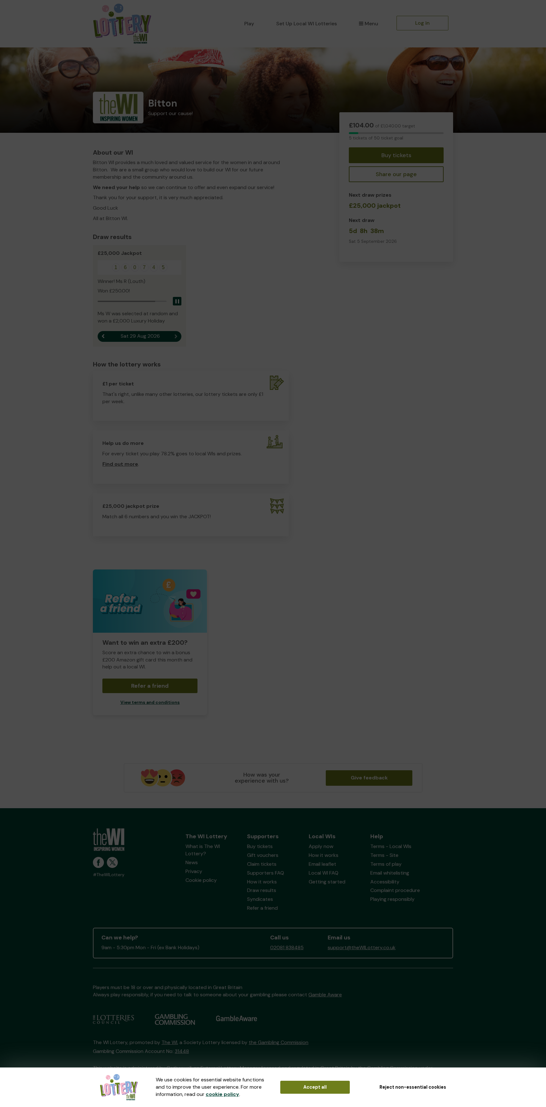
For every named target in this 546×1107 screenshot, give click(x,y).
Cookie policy (201, 880)
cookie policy (222, 1094)
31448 (182, 1051)
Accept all (315, 1087)
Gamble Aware (325, 994)
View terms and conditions (150, 702)
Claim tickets (261, 864)
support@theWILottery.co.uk (362, 947)
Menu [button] (371, 23)
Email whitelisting (389, 873)
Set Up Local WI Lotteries (306, 23)
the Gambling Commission (278, 1042)
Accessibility (384, 881)
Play (249, 23)
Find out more (120, 464)
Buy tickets (396, 155)
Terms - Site (384, 855)
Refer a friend (262, 908)
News (191, 862)
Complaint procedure (395, 890)
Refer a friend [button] (150, 686)
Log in (422, 23)
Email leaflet (322, 864)
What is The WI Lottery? (202, 850)
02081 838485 (287, 947)
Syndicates (260, 899)
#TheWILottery (108, 874)
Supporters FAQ (265, 873)
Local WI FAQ (323, 873)
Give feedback (369, 777)
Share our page (396, 174)
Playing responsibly (392, 899)
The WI (169, 1042)
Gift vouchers (262, 855)
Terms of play (386, 864)
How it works (262, 881)
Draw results (261, 890)
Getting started (327, 881)
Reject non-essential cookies (412, 1087)
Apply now (321, 846)
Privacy (193, 871)
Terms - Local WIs (390, 846)
